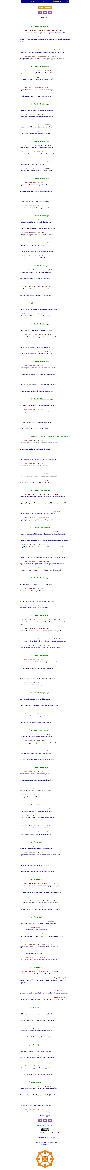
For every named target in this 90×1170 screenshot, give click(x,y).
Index (45, 12)
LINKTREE (45, 1145)
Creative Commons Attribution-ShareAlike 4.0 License (45, 1133)
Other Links (57, 1)
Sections (33, 1)
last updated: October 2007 (45, 1125)
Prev (40, 12)
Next (50, 12)
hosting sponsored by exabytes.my (45, 1137)
